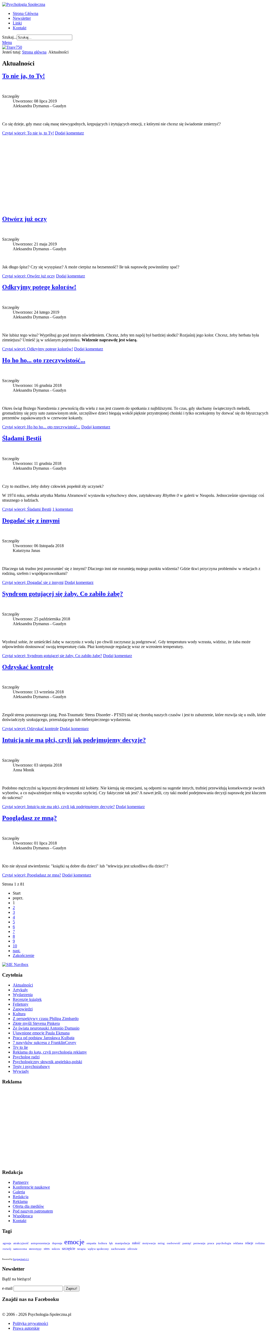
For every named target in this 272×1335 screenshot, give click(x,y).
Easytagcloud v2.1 (21, 1259)
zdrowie (132, 1248)
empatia (91, 1243)
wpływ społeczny (98, 1248)
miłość (136, 1243)
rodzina (260, 1243)
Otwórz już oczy (24, 218)
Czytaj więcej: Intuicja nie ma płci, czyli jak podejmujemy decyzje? (58, 806)
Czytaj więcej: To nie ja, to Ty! (28, 133)
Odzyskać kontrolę (27, 667)
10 (15, 946)
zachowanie (118, 1248)
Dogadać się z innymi (31, 520)
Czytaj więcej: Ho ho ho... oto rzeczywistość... (41, 427)
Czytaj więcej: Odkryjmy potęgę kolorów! (37, 349)
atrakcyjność (21, 1243)
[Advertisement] (136, 173)
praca (210, 1243)
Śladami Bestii (21, 438)
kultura (102, 1243)
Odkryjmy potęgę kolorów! (39, 287)
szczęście (68, 1248)
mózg (161, 1243)
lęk (111, 1243)
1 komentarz (62, 509)
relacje (249, 1243)
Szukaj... (9, 37)
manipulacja (122, 1243)
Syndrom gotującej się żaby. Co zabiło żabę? (62, 593)
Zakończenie (23, 955)
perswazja (199, 1243)
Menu (7, 42)
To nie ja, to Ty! (23, 75)
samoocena (20, 1248)
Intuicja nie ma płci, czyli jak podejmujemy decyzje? (74, 739)
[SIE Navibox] (15, 964)
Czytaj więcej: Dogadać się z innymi (32, 582)
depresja (57, 1243)
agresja (7, 1243)
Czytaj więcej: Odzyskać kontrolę (30, 728)
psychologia (223, 1243)
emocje (74, 1242)
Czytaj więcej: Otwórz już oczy (28, 276)
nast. (16, 950)
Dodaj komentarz (69, 133)
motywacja (149, 1243)
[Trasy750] (12, 47)
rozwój (7, 1248)
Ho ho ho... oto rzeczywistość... (43, 360)
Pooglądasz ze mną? (29, 817)
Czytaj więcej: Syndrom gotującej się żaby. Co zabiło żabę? (52, 655)
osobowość (173, 1243)
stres (47, 1249)
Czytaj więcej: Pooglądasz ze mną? (31, 875)
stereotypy (35, 1248)
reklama (238, 1243)
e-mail (7, 1288)
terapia (81, 1248)
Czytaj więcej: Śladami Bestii (26, 509)
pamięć (186, 1243)
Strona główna (34, 52)
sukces (56, 1248)
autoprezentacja (40, 1243)
